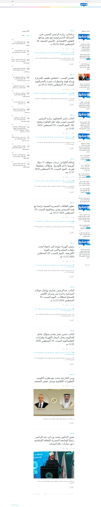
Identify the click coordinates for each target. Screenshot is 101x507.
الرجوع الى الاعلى (15, 505)
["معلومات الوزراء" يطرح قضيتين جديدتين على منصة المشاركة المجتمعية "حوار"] (84, 175)
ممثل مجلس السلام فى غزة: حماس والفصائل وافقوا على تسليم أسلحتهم (20, 43)
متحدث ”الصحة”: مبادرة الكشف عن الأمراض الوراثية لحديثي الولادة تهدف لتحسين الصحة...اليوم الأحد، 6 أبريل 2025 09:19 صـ (84, 218)
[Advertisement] (50, 17)
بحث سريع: (87, 264)
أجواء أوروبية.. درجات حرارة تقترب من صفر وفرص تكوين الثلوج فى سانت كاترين (85, 168)
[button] (12, 1)
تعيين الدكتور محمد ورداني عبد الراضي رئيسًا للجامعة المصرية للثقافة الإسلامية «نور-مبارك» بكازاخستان (54, 440)
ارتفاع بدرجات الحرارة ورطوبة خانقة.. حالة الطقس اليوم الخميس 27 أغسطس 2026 (20, 147)
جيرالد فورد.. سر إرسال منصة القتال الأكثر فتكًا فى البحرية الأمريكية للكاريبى (21, 94)
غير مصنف (72, 30)
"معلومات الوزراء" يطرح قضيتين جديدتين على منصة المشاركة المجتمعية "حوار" (84, 183)
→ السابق (72, 493)
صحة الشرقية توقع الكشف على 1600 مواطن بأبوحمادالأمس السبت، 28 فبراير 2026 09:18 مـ (21, 78)
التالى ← (45, 493)
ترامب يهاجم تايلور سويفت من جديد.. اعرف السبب (21, 102)
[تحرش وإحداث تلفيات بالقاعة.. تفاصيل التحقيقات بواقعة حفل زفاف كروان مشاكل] (84, 57)
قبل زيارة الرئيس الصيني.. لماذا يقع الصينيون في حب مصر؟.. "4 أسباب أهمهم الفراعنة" (20, 61)
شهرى (23, 35)
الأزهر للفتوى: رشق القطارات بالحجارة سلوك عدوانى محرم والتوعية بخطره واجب (21, 119)
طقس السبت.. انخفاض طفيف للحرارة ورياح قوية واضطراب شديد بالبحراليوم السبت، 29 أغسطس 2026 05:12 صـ (84, 105)
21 (49, 493)
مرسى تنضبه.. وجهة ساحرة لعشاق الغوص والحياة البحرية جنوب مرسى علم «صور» (20, 138)
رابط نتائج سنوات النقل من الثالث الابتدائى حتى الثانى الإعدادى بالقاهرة (84, 234)
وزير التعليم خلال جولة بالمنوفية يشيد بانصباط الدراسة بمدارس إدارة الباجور (21, 110)
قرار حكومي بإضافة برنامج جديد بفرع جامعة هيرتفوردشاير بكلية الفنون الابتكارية (21, 165)
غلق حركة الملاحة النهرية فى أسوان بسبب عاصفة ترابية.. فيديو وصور (20, 52)
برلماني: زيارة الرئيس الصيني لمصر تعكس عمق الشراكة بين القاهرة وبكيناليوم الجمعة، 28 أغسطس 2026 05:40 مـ (84, 47)
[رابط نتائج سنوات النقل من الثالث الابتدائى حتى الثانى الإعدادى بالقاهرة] (84, 226)
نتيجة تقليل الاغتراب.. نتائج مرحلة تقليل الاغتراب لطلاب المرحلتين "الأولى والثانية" (20, 156)
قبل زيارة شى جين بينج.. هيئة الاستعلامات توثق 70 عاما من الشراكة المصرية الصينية (84, 86)
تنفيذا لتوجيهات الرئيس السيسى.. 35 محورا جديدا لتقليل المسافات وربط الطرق (20, 70)
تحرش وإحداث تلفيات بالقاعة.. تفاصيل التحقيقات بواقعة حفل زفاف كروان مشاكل (84, 66)
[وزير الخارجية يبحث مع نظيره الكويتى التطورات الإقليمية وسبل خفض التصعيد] (54, 402)
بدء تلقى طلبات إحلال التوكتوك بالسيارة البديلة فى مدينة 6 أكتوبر (20, 86)
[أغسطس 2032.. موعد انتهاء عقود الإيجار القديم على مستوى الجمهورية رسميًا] (84, 191)
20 (52, 493)
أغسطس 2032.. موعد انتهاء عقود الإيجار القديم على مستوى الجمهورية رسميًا (84, 200)
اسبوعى (27, 35)
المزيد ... (71, 64)
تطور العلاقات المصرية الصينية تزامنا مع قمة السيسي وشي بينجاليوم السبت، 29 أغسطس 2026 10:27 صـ (54, 209)
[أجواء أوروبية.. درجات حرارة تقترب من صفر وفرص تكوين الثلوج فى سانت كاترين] (84, 158)
